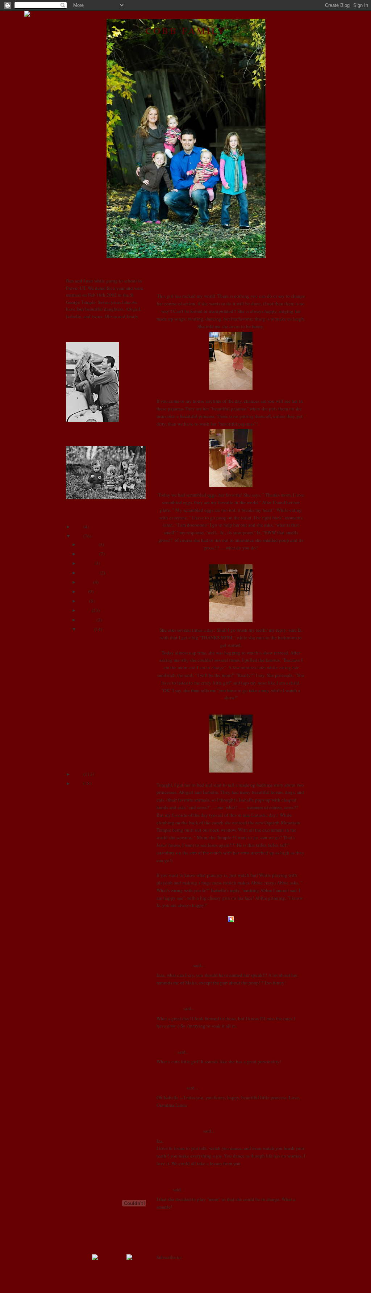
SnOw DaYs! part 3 (96, 713)
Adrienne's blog (81, 815)
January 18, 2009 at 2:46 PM (195, 1114)
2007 (77, 783)
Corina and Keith (83, 881)
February (86, 619)
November (88, 554)
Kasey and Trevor (83, 971)
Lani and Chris (80, 1013)
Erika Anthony (80, 906)
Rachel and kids (81, 1062)
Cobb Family (186, 30)
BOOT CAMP (79, 848)
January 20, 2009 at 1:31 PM (195, 1216)
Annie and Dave (81, 831)
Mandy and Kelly (83, 1029)
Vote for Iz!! (89, 675)
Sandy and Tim (81, 1079)
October (85, 563)
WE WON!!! (89, 637)
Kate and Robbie (82, 980)
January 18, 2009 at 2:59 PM (195, 1172)
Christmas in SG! (94, 741)
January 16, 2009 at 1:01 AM (195, 1035)
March (84, 610)
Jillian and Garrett (83, 963)
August (85, 582)
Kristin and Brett (82, 1004)
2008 (77, 774)
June (82, 591)
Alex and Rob (79, 823)
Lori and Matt (79, 1021)
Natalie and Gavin (83, 1046)
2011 (77, 526)
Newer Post (167, 1243)
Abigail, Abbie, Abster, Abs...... (107, 656)
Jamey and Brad (81, 930)
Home (231, 1243)
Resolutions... (91, 722)
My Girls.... (88, 684)
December (87, 544)
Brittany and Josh (83, 856)
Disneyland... (90, 750)
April (83, 601)
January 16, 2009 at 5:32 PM (195, 1071)
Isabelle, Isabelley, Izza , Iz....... (199, 281)
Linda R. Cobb (171, 1087)
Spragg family (79, 1095)
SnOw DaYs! (90, 694)
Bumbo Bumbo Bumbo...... (104, 665)
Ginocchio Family (174, 965)
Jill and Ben (77, 955)
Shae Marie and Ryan (87, 1087)
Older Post (295, 1243)
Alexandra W (169, 1008)
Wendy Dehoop (81, 1120)
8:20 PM (208, 929)
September (88, 572)
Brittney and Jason (84, 864)
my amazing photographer (91, 1037)
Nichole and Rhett (84, 1054)
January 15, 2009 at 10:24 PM (196, 992)
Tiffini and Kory (81, 1112)
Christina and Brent (85, 873)
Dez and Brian (80, 897)
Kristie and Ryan (82, 996)
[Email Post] (219, 929)
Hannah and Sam (82, 922)
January (85, 629)
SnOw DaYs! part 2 (96, 703)
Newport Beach (93, 760)
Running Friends (82, 1070)
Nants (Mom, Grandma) (179, 1130)
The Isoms (166, 1052)
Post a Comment (172, 1232)
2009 (77, 536)
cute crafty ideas (82, 889)
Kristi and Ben (80, 988)
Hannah (164, 1189)
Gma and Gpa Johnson (88, 914)
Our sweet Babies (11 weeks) (105, 731)
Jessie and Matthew (85, 947)
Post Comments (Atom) (206, 1257)
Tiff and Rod (78, 1103)
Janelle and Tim (81, 939)
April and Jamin (81, 840)
